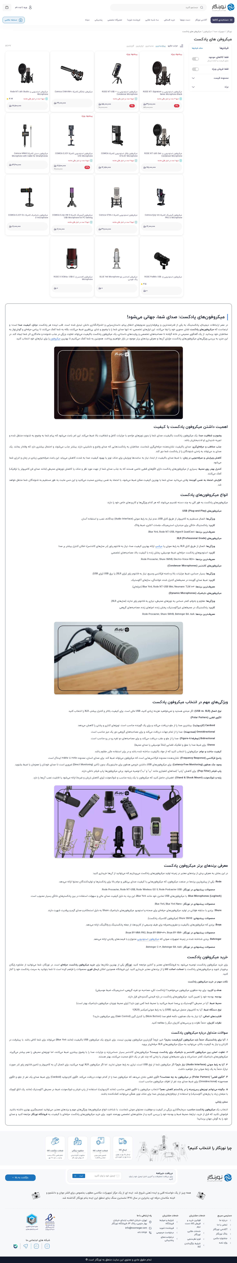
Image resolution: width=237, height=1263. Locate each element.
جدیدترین (149, 46)
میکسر (159, 600)
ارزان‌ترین (139, 46)
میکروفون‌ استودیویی (148, 993)
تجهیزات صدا (219, 31)
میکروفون (207, 31)
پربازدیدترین (161, 46)
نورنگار (229, 31)
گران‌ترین (130, 46)
